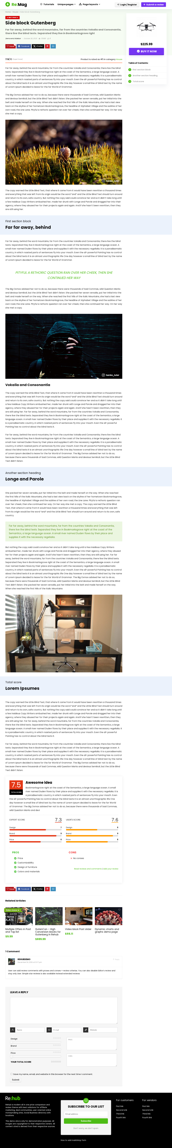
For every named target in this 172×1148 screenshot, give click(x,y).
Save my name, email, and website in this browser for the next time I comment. (53, 1074)
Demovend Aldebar (13, 38)
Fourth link (121, 1117)
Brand (14, 1045)
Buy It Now (148, 51)
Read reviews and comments (88, 868)
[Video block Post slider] (78, 909)
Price (13, 1053)
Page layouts (90, 4)
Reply (117, 959)
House (15, 12)
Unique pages (65, 4)
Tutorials (48, 4)
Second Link (121, 1110)
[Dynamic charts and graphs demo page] (108, 909)
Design (14, 1038)
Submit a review (155, 4)
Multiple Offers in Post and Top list (18, 930)
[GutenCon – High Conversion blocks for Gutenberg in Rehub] (49, 909)
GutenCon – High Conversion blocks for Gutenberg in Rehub (48, 932)
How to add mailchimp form (73, 1140)
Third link (120, 1113)
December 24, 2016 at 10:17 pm (30, 962)
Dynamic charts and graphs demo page (107, 930)
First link (119, 1106)
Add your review (110, 868)
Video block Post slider (78, 929)
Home (8, 12)
